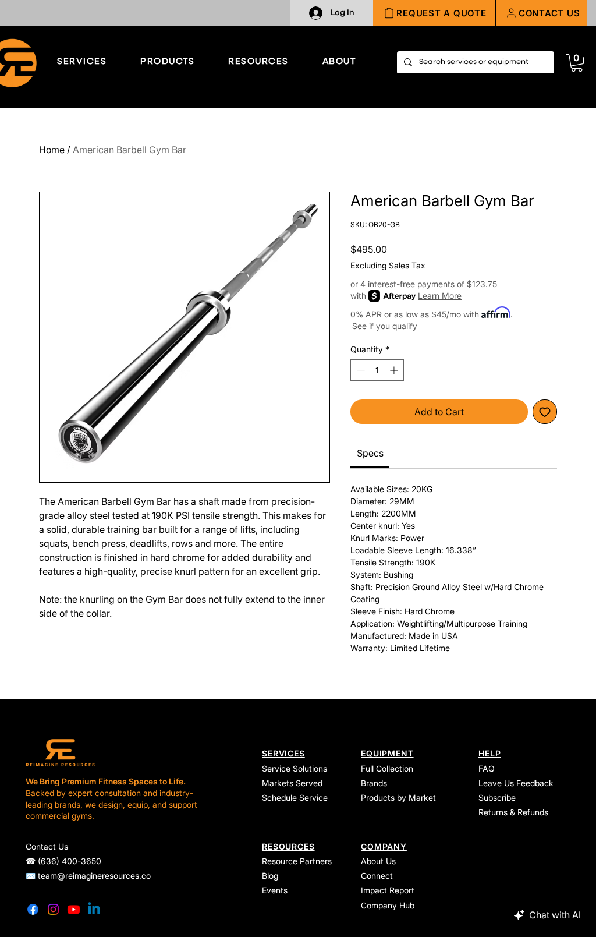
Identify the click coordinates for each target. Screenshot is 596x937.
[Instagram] (53, 909)
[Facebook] (33, 909)
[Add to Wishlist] (545, 411)
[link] (576, 63)
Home (52, 149)
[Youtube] (73, 909)
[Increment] (395, 370)
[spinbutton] (377, 370)
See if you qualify (384, 326)
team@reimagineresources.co (94, 876)
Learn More (440, 295)
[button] (541, 13)
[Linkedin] (94, 909)
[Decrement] (359, 370)
